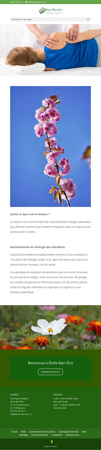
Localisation (56, 435)
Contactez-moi (72, 435)
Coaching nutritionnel (68, 431)
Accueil (14, 431)
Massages (23, 435)
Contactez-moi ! (50, 372)
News (23, 431)
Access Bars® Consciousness (42, 431)
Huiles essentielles (39, 435)
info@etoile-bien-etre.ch (21, 414)
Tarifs (84, 431)
